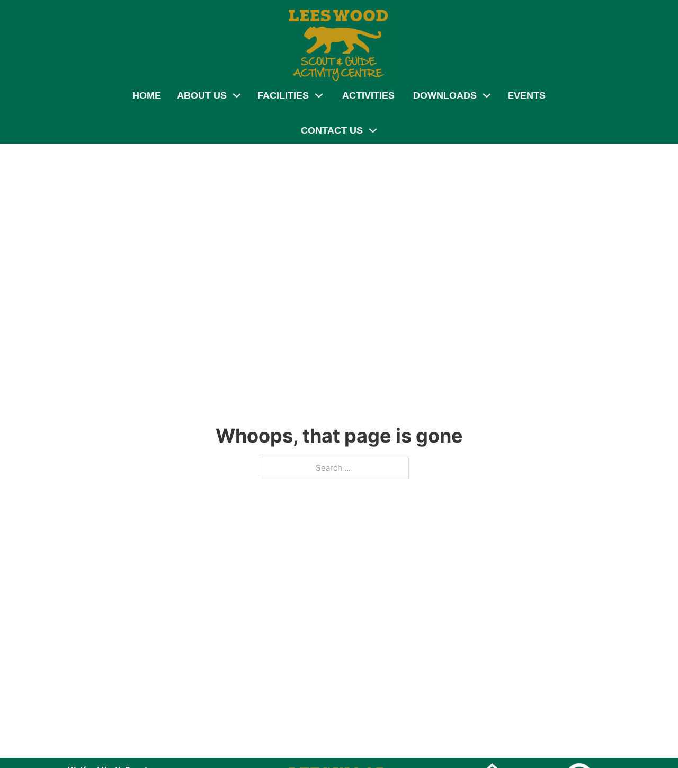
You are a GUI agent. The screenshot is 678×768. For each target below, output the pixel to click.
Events (526, 95)
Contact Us (332, 130)
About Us (202, 95)
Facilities (283, 95)
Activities (368, 95)
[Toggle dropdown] (237, 95)
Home (146, 95)
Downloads (445, 95)
